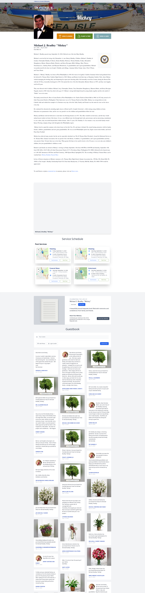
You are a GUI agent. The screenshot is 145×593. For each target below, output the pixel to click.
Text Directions (54, 260)
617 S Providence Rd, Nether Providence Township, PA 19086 (60, 256)
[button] (42, 252)
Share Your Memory (103, 318)
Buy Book (81, 304)
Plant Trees (65, 260)
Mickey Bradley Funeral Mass (50, 155)
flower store (75, 171)
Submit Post (104, 343)
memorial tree (52, 171)
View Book (73, 304)
